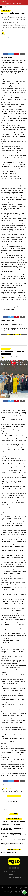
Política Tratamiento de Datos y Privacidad (14, 878)
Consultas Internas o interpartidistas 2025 (13, 839)
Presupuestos (22, 872)
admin (8, 34)
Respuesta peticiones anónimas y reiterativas (14, 881)
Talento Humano (11, 875)
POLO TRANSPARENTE (5, 872)
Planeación (18, 875)
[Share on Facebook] (5, 54)
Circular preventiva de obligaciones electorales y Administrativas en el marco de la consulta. (13, 835)
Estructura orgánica (14, 872)
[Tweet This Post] (11, 54)
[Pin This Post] (16, 54)
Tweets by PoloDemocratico (9, 852)
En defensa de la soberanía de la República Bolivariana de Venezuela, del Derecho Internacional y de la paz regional (13, 823)
